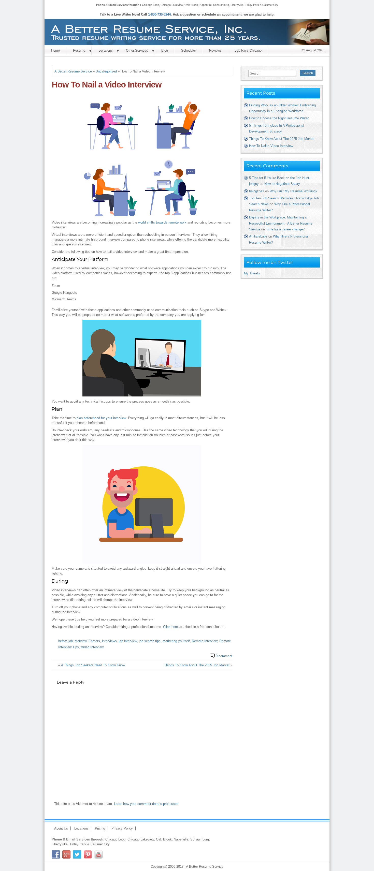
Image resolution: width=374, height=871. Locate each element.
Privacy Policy (122, 828)
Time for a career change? (285, 229)
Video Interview (92, 647)
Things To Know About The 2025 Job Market (196, 665)
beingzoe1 (256, 191)
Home (55, 50)
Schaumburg (221, 4)
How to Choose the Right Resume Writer (279, 118)
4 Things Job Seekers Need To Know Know (93, 665)
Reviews (215, 50)
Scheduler (188, 50)
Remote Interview (204, 641)
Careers (94, 641)
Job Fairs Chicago (248, 50)
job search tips (150, 641)
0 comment (224, 656)
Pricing (100, 828)
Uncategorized (106, 71)
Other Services (137, 50)
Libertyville (237, 4)
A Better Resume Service (73, 71)
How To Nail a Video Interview (271, 146)
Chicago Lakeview (172, 4)
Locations (105, 50)
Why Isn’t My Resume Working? (293, 191)
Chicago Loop (150, 4)
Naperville (205, 4)
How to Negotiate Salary (282, 184)
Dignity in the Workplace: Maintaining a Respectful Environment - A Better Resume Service (280, 223)
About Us (61, 828)
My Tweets (252, 273)
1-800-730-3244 (159, 14)
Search (308, 73)
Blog (164, 50)
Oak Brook (191, 4)
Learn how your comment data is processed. (146, 804)
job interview (128, 641)
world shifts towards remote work (162, 222)
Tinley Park (252, 4)
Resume (79, 50)
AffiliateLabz (258, 236)
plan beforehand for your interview (101, 418)
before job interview (72, 641)
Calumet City (270, 4)
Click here (170, 627)
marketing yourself (176, 641)
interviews (109, 641)
